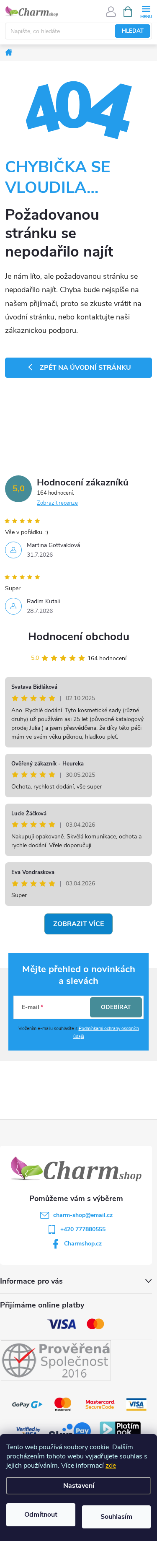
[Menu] (146, 11)
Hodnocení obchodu (78, 636)
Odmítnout (40, 1514)
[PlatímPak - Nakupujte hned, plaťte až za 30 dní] (120, 1431)
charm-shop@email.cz (83, 1215)
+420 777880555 (83, 1229)
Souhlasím (116, 1516)
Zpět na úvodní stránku (85, 367)
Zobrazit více (78, 924)
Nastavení (78, 1485)
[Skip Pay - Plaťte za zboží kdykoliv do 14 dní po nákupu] (70, 1431)
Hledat (133, 31)
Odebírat (116, 1007)
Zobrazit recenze (57, 503)
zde (111, 1465)
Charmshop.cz (83, 1244)
